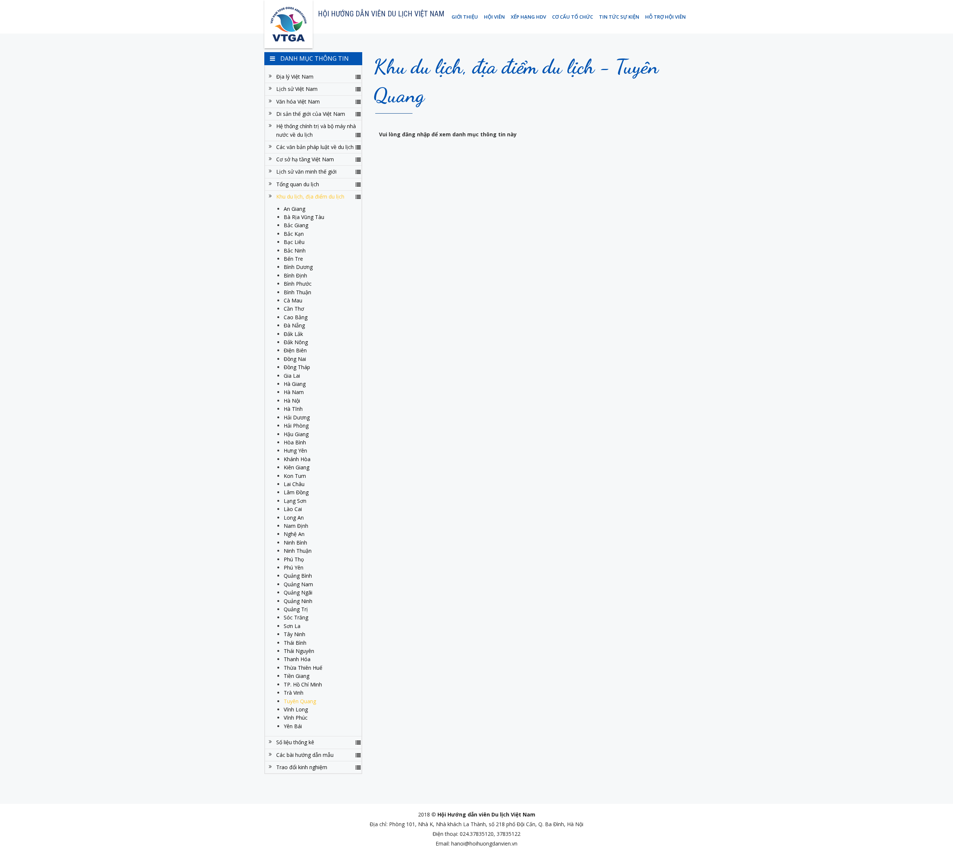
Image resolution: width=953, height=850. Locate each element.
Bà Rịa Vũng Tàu (304, 217)
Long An (294, 517)
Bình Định (295, 275)
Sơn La (292, 625)
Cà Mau (293, 300)
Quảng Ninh (298, 601)
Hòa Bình (295, 442)
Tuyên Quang (300, 701)
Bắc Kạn (294, 233)
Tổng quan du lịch (297, 184)
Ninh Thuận (298, 550)
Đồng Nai (295, 358)
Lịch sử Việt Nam (297, 88)
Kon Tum (295, 475)
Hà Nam (294, 392)
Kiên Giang (296, 467)
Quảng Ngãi (298, 592)
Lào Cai (293, 509)
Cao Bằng (295, 317)
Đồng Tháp (297, 367)
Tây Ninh (294, 634)
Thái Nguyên (299, 650)
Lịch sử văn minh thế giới (306, 171)
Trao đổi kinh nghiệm (301, 767)
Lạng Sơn (295, 500)
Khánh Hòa (297, 459)
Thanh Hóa (297, 659)
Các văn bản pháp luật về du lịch (315, 146)
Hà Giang (295, 383)
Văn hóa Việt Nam (298, 101)
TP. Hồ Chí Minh (303, 684)
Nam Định (296, 525)
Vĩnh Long (296, 709)
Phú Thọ (294, 559)
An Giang (294, 208)
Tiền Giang (296, 675)
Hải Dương (297, 417)
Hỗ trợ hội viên (665, 16)
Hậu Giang (296, 434)
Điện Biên (295, 350)
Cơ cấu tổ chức (572, 16)
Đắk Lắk (293, 333)
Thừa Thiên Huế (303, 667)
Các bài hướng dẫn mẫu (305, 754)
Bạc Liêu (294, 241)
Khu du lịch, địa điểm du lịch (310, 196)
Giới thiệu (465, 16)
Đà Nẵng (294, 325)
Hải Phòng (296, 425)
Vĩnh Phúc (295, 717)
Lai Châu (294, 484)
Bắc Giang (296, 225)
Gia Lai (292, 375)
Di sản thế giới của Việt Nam (310, 113)
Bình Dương (298, 266)
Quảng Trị (296, 609)
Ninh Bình (295, 542)
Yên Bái (293, 726)
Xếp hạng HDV (528, 16)
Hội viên (494, 16)
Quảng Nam (298, 584)
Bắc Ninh (295, 250)
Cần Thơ (294, 308)
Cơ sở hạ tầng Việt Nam (305, 159)
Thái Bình (295, 642)
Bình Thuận (297, 292)
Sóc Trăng (296, 617)
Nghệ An (294, 533)
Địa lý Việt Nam (294, 76)
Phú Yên (293, 567)
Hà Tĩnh (293, 408)
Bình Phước (298, 283)
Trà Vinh (293, 692)
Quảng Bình (298, 575)
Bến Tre (293, 258)
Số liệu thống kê (295, 742)
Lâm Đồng (296, 492)
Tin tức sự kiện (619, 16)
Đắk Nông (296, 342)
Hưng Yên (295, 450)
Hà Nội (292, 400)
